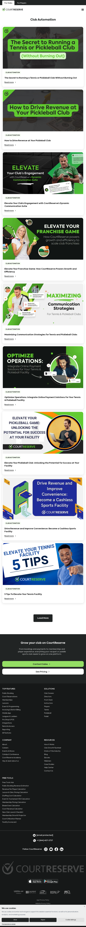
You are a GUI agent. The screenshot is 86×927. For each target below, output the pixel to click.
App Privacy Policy (43, 900)
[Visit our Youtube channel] (51, 849)
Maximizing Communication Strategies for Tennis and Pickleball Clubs (40, 335)
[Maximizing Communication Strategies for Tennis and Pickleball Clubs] (43, 304)
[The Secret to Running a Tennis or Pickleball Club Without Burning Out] (43, 48)
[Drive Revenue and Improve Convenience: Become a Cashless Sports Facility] (43, 498)
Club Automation (13, 72)
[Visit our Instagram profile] (46, 849)
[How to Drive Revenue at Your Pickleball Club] (43, 110)
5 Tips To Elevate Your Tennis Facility (23, 594)
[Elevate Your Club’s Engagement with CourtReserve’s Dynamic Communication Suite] (43, 173)
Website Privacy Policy (42, 903)
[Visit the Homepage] (12, 9)
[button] (43, 618)
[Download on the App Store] (35, 881)
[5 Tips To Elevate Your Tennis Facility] (43, 564)
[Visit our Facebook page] (56, 849)
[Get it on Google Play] (51, 881)
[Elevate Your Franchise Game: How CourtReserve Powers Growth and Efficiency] (43, 239)
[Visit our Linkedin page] (61, 849)
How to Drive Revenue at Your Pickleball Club (27, 141)
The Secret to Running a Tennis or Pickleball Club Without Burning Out (40, 78)
